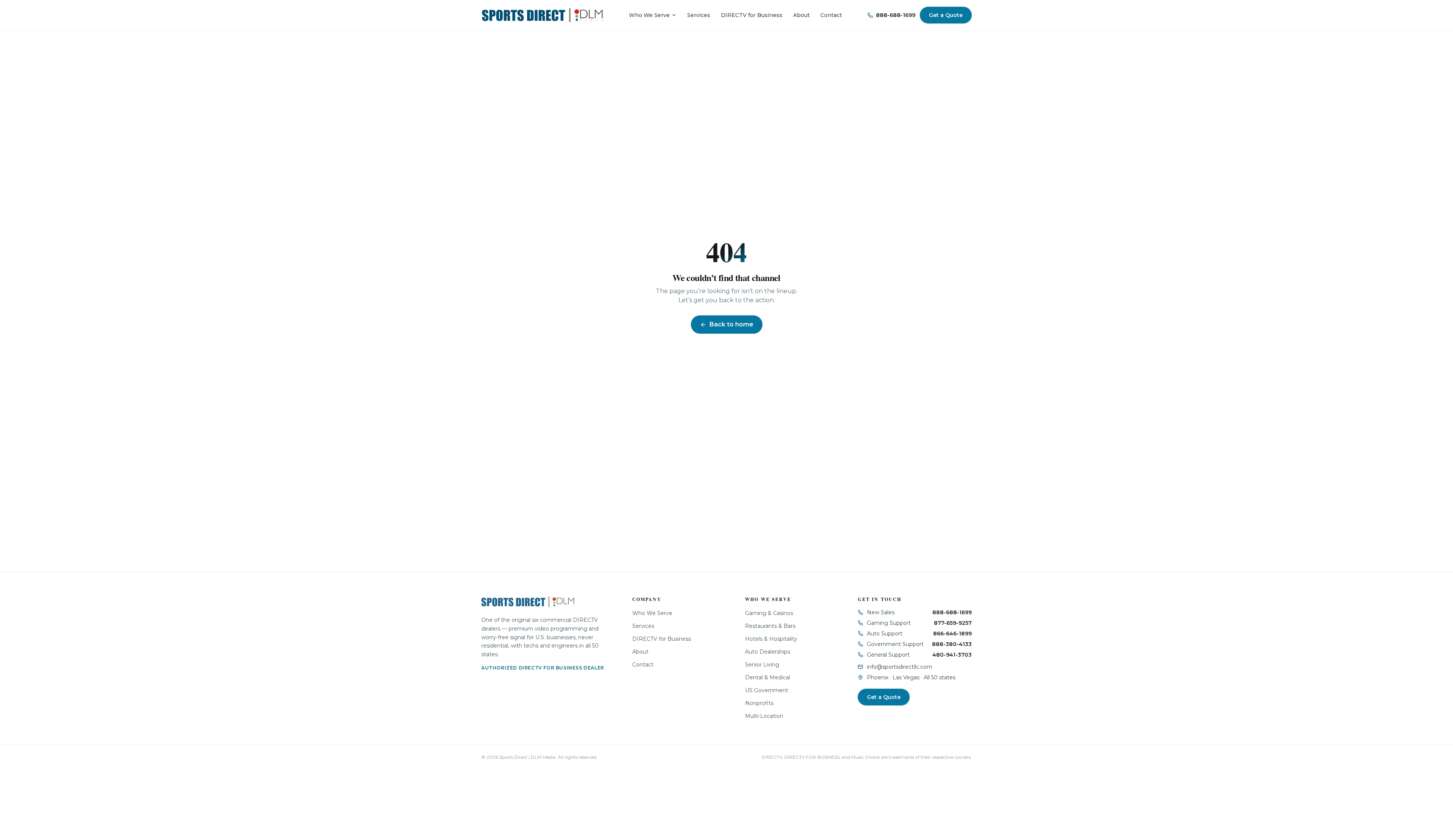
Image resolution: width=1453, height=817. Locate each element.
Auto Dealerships (767, 651)
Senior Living (762, 664)
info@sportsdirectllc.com (899, 666)
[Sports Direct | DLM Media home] (542, 15)
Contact (831, 15)
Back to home (731, 324)
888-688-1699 (895, 15)
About (801, 15)
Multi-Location (764, 716)
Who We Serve (649, 15)
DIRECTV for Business (752, 15)
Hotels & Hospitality (771, 638)
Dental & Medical (767, 677)
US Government (766, 690)
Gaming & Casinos (769, 613)
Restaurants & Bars (770, 626)
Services (698, 15)
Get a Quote (946, 15)
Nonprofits (759, 703)
